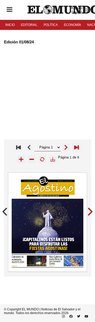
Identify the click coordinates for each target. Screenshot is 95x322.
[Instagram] (62, 316)
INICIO (10, 25)
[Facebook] (70, 316)
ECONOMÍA (72, 25)
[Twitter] (77, 316)
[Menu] (9, 10)
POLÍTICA (51, 25)
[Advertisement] (47, 91)
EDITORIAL (29, 25)
